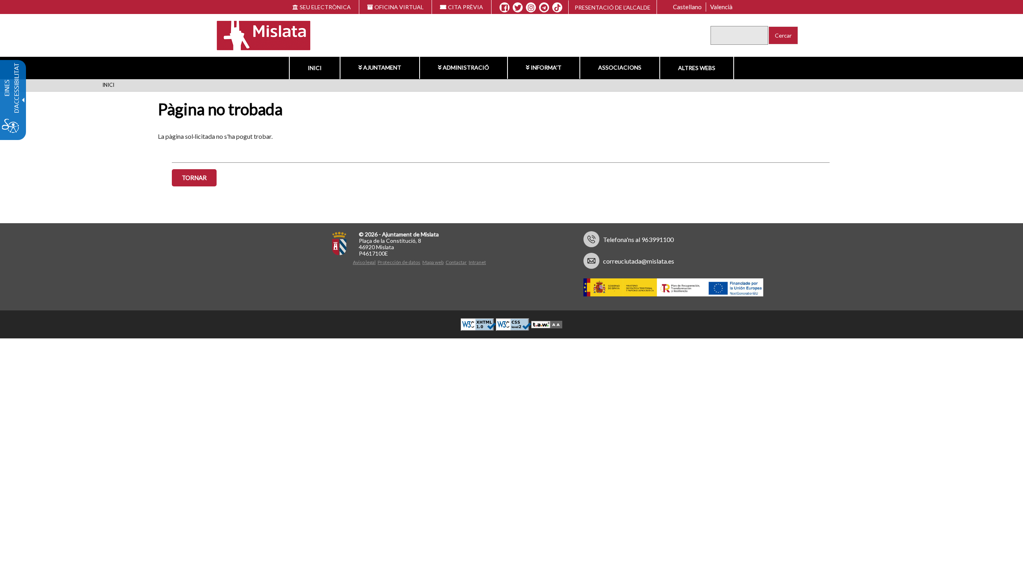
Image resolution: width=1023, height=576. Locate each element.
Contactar (456, 262)
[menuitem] (314, 68)
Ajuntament (382, 67)
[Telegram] (544, 7)
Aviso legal (364, 262)
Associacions (619, 67)
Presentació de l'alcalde (613, 7)
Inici (315, 67)
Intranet (477, 262)
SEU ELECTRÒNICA (325, 7)
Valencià (721, 6)
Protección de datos (399, 262)
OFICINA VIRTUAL (399, 7)
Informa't (546, 67)
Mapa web (433, 262)
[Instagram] (530, 7)
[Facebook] (504, 7)
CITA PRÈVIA (465, 7)
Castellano (687, 6)
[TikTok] (557, 7)
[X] (517, 7)
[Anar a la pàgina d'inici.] (258, 34)
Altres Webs (696, 67)
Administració (466, 67)
